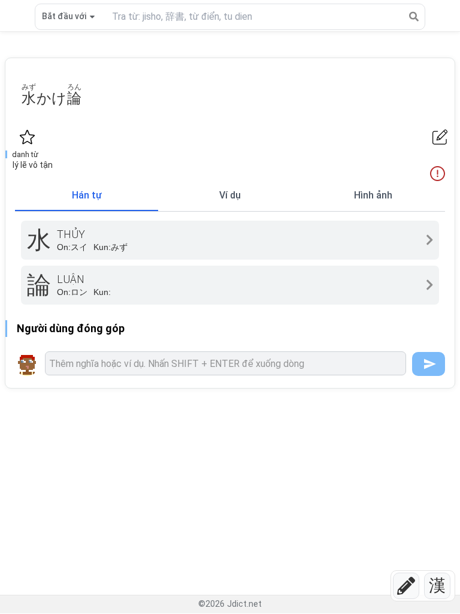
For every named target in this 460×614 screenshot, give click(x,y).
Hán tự (87, 195)
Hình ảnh (373, 195)
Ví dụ (230, 195)
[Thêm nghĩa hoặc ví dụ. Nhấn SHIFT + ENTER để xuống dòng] (225, 363)
